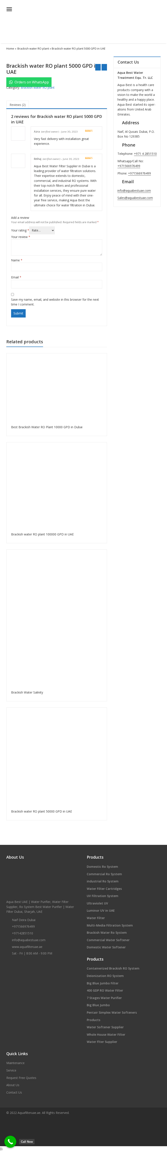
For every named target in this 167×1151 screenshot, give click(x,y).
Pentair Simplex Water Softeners (112, 1012)
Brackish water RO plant (33, 48)
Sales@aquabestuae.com (135, 198)
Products (93, 1020)
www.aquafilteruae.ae (27, 947)
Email (16, 277)
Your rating (20, 230)
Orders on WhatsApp (31, 82)
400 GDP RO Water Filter (105, 990)
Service (11, 1070)
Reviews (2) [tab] (18, 105)
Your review (20, 237)
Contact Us (14, 1092)
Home (10, 48)
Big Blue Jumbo (98, 1005)
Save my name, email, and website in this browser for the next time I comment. (55, 301)
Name (16, 260)
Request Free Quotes (21, 1078)
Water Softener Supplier (105, 1027)
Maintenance (15, 1063)
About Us (12, 1085)
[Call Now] (10, 1142)
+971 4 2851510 (145, 154)
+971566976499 (128, 166)
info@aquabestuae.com (134, 190)
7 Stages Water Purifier (104, 998)
